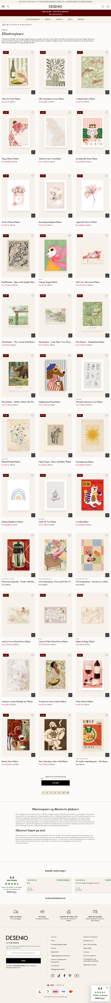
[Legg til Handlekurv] (33, 92)
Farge (47, 19)
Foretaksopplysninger (59, 944)
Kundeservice (89, 941)
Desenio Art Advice (90, 937)
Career (53, 948)
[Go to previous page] (43, 793)
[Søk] (8, 6)
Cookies (87, 952)
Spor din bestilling (90, 944)
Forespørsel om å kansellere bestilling (91, 960)
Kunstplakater (14, 25)
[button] (100, 993)
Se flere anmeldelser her (55, 898)
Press (53, 941)
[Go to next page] (68, 793)
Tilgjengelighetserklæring (60, 956)
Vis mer (55, 783)
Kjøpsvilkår (87, 948)
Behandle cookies (90, 965)
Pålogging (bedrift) (58, 969)
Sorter (80, 19)
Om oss (54, 937)
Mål (69, 19)
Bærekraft (55, 952)
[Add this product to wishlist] (32, 52)
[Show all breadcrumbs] (4, 25)
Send (23, 961)
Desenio (62, 997)
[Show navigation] (3, 6)
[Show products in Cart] (107, 6)
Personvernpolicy (19, 966)
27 (64, 793)
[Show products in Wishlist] (103, 6)
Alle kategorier (32, 19)
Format (59, 19)
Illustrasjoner (27, 25)
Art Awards (55, 966)
